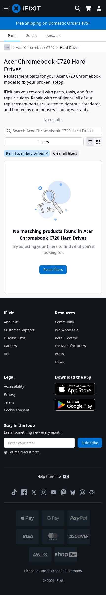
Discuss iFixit (14, 338)
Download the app (73, 377)
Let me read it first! (24, 452)
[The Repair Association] (92, 492)
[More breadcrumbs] (7, 47)
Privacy (10, 394)
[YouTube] (53, 492)
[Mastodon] (63, 492)
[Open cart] (88, 8)
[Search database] (77, 8)
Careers (10, 345)
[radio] (90, 141)
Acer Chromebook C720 (35, 47)
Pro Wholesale (66, 330)
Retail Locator (66, 338)
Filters (44, 141)
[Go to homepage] (28, 8)
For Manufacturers (70, 345)
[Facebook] (24, 492)
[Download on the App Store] (75, 389)
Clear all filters (65, 153)
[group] (94, 141)
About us (11, 322)
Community (64, 322)
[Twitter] (34, 492)
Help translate (49, 476)
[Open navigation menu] (6, 8)
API (6, 353)
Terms (9, 402)
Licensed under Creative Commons (53, 570)
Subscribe (90, 442)
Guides (31, 35)
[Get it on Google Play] (75, 405)
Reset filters (53, 269)
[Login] (99, 8)
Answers (54, 35)
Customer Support (19, 330)
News (59, 361)
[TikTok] (14, 492)
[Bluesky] (72, 492)
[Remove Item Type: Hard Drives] (46, 153)
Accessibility (14, 386)
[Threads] (82, 492)
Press (59, 353)
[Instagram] (44, 492)
